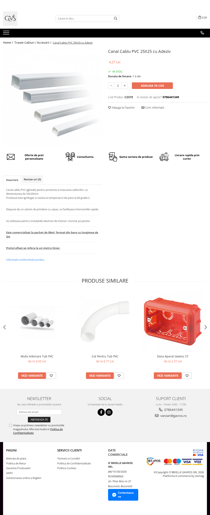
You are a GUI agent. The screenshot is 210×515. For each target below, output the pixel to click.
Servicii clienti (69, 450)
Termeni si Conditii (68, 458)
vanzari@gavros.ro (173, 416)
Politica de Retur (16, 463)
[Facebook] (101, 412)
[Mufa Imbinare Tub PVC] (37, 322)
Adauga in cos (152, 86)
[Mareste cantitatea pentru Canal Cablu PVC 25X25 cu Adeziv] (125, 85)
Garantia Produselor (18, 468)
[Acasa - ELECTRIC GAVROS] (23, 18)
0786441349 (173, 410)
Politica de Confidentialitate (74, 463)
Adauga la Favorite (123, 107)
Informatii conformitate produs (25, 259)
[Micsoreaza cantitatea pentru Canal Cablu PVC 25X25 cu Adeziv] (111, 85)
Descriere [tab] (12, 180)
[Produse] (6, 34)
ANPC (9, 473)
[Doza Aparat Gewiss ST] (173, 321)
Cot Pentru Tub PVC (105, 356)
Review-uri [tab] (32, 179)
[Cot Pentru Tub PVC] (105, 321)
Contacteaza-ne (126, 494)
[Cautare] (115, 18)
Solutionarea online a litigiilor (23, 478)
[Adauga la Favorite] (51, 375)
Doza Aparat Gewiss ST (172, 356)
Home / (8, 42)
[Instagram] (109, 412)
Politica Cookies (66, 468)
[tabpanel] (52, 97)
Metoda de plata (16, 458)
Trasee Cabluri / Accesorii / (33, 42)
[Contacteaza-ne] (202, 33)
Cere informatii (154, 107)
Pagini (11, 450)
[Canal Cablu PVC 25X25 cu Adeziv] (52, 97)
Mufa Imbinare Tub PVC (37, 356)
